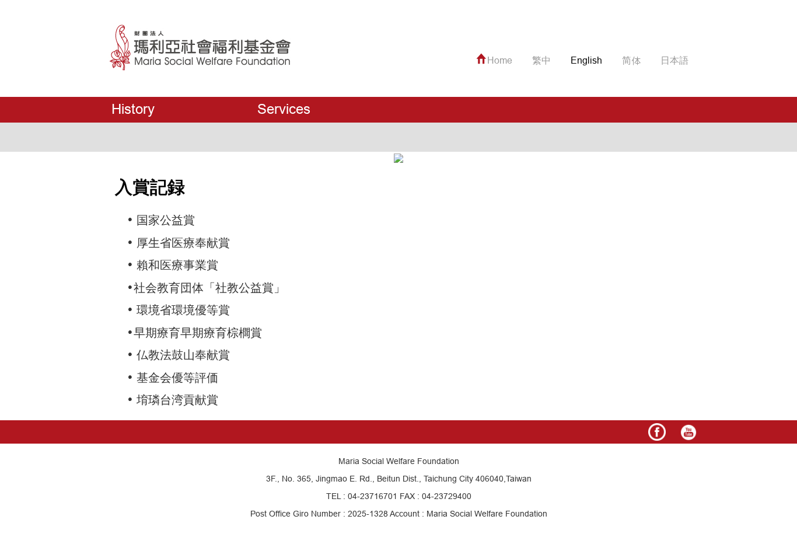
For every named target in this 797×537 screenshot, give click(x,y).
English (586, 60)
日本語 (674, 60)
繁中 (541, 60)
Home (499, 60)
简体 (631, 60)
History (133, 109)
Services (283, 109)
